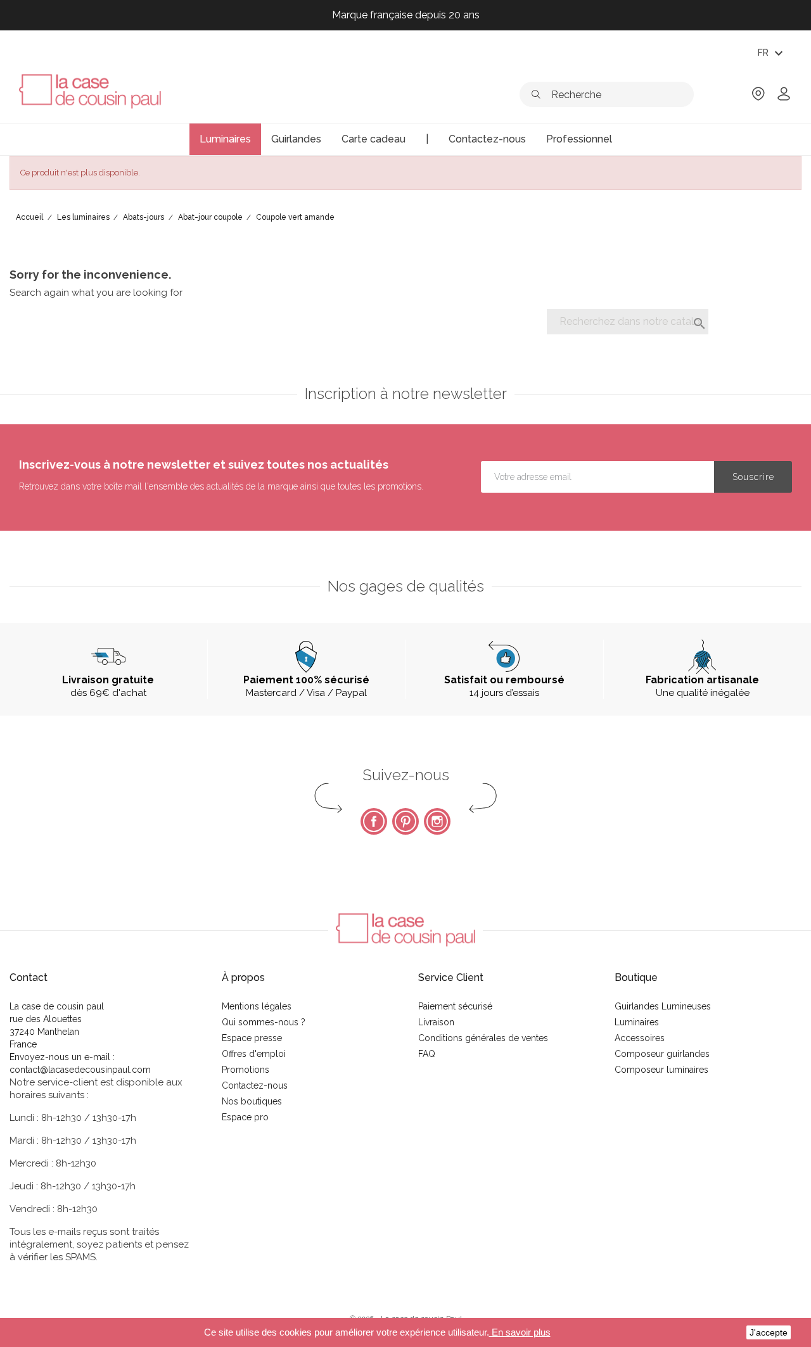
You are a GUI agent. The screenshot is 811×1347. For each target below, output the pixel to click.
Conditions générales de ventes (483, 1038)
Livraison (436, 1022)
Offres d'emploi (254, 1054)
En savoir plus (520, 1332)
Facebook (374, 821)
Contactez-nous (255, 1085)
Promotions (245, 1070)
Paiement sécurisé (455, 1006)
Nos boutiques (252, 1101)
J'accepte (769, 1332)
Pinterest (405, 821)
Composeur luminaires (661, 1070)
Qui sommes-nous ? (263, 1022)
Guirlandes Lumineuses (663, 1006)
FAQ (426, 1054)
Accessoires (640, 1038)
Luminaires (637, 1022)
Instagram (437, 821)
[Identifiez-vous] (783, 98)
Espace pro (245, 1117)
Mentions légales (256, 1006)
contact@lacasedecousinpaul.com (80, 1070)
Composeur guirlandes (662, 1054)
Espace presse (252, 1038)
